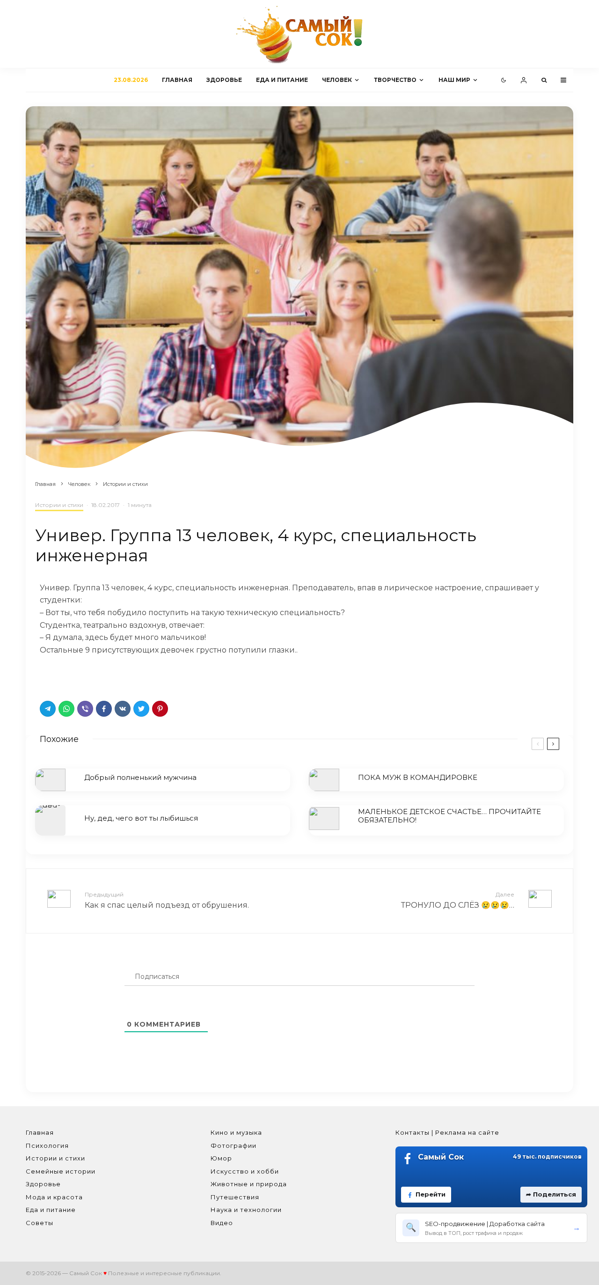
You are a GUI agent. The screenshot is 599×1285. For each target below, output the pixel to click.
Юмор (221, 1158)
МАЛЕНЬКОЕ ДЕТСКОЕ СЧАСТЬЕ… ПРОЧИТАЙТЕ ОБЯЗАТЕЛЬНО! (449, 816)
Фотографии (233, 1145)
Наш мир (454, 79)
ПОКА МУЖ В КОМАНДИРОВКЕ (417, 777)
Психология (47, 1145)
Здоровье (224, 79)
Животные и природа (249, 1184)
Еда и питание (282, 79)
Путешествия (235, 1197)
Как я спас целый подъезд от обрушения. (167, 900)
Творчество (395, 79)
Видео (222, 1222)
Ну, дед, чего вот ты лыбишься (141, 818)
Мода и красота (54, 1197)
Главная (177, 79)
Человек (337, 79)
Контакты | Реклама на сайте (447, 1132)
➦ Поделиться (551, 1194)
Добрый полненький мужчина (140, 777)
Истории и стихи (59, 504)
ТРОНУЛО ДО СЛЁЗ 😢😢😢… (457, 900)
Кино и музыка (236, 1132)
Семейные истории (60, 1171)
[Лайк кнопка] (47, 675)
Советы (39, 1222)
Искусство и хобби (245, 1171)
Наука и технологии (246, 1209)
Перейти (431, 1194)
